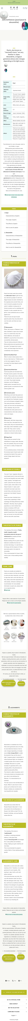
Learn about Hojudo (13, 1011)
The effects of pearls (11, 223)
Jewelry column (15, 16)
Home (10, 16)
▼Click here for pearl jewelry (14, 602)
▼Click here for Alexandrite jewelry (14, 914)
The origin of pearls (11, 219)
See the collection (13, 1007)
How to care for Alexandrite (13, 247)
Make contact (14, 1003)
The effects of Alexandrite (13, 243)
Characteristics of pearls (12, 216)
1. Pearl (6, 213)
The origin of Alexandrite (12, 239)
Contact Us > (21, 683)
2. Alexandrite (8, 232)
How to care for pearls (12, 227)
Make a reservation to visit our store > (8, 683)
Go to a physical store (13, 999)
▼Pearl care (7, 590)
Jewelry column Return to (15, 992)
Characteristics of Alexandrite (14, 235)
